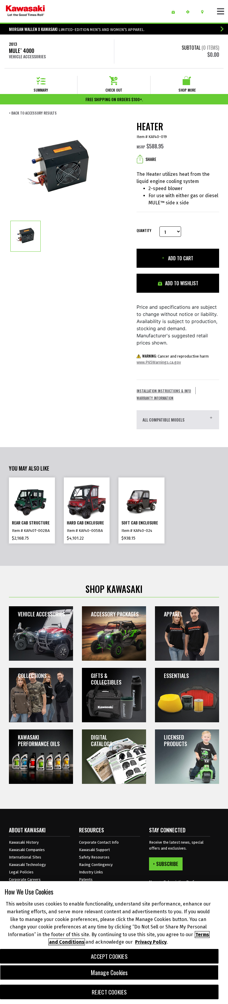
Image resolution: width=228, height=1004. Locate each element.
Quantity (144, 230)
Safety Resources (94, 857)
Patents (86, 879)
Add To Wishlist (181, 283)
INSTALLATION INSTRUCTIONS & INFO (164, 390)
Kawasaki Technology (27, 864)
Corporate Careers (25, 879)
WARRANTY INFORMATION (155, 397)
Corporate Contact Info (99, 842)
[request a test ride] (190, 12)
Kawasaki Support (94, 850)
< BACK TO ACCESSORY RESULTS (33, 113)
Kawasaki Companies (27, 850)
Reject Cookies (109, 992)
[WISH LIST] (175, 12)
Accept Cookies (109, 956)
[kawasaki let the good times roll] (25, 11)
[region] (114, 942)
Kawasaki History (24, 842)
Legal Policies (21, 872)
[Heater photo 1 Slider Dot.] (25, 236)
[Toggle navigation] (220, 11)
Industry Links (91, 872)
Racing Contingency (96, 864)
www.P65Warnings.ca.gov (159, 362)
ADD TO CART (180, 258)
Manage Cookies (109, 972)
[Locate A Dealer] (204, 12)
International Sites (25, 857)
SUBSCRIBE (167, 863)
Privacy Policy (151, 942)
